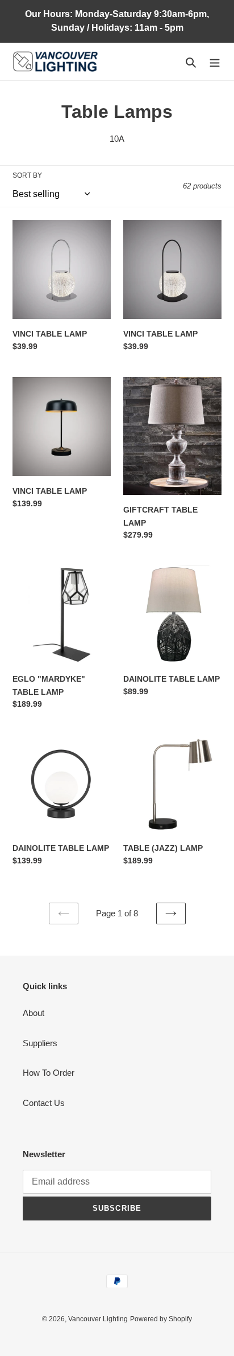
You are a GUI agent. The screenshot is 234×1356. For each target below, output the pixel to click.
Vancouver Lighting (98, 1319)
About (33, 1013)
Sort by (27, 175)
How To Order (48, 1073)
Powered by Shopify (161, 1319)
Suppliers (40, 1043)
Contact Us (44, 1103)
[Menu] (215, 62)
